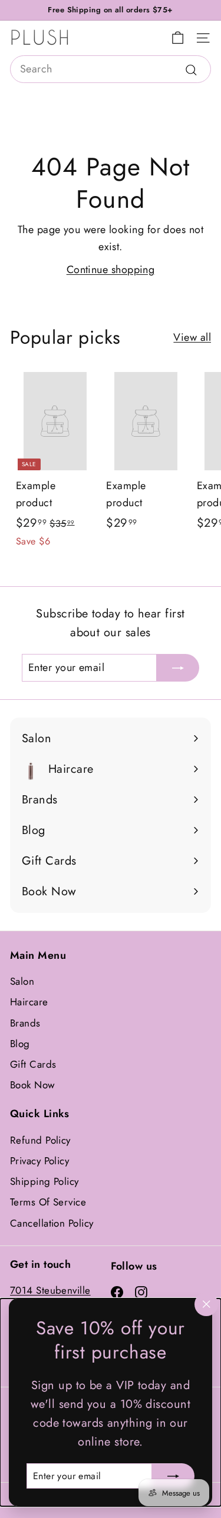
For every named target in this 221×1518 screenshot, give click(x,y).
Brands (25, 1023)
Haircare (29, 1002)
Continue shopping (111, 269)
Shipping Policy (44, 1181)
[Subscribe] (173, 1476)
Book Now (32, 1085)
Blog (20, 1044)
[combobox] (110, 69)
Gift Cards (33, 1064)
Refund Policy (40, 1140)
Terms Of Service (48, 1202)
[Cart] (178, 38)
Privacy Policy (39, 1161)
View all (192, 337)
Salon (22, 981)
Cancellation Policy (52, 1223)
